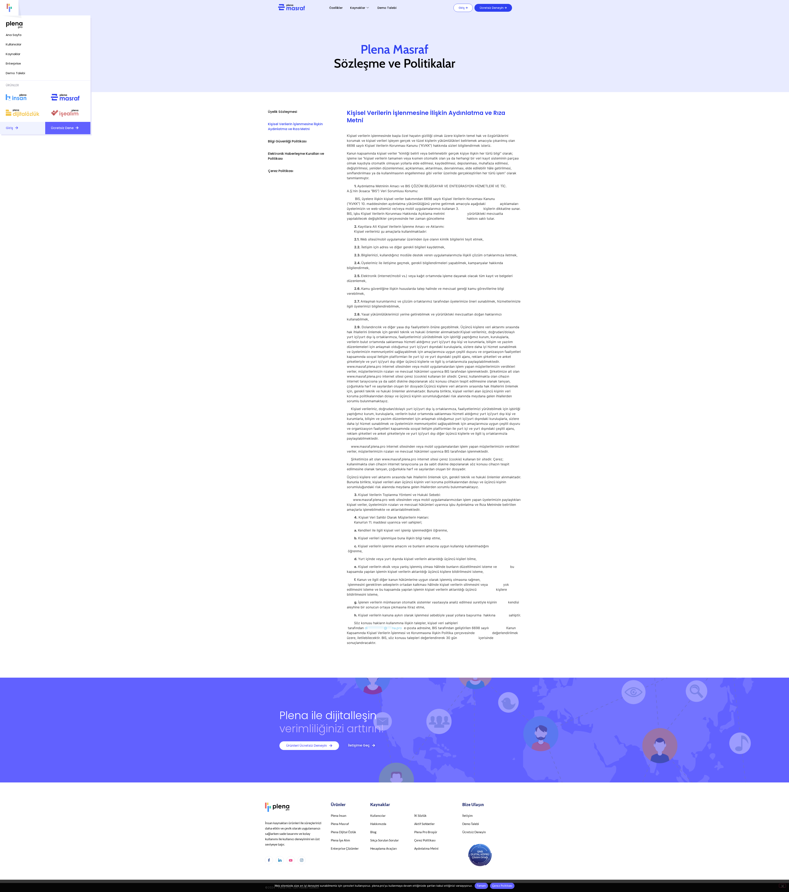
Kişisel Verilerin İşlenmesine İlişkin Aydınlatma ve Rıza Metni (295, 126)
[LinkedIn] (280, 860)
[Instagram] (302, 860)
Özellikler (336, 8)
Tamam (481, 885)
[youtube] (291, 860)
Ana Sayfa (13, 35)
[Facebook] (269, 860)
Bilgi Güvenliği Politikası (287, 141)
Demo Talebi (386, 8)
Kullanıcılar (13, 44)
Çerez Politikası (280, 171)
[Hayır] (782, 885)
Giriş (10, 128)
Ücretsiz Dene (62, 128)
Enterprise (13, 63)
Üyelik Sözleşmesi (282, 111)
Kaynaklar (357, 8)
